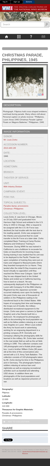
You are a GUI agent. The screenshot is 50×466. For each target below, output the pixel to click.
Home (6, 36)
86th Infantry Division (13, 186)
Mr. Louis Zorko (10, 140)
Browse (19, 36)
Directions (25, 453)
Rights (6, 41)
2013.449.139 (10, 148)
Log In (5, 2)
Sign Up (16, 2)
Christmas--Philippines (13, 209)
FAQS (31, 36)
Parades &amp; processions (16, 206)
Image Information (17, 131)
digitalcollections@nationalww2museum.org (34, 451)
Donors (29, 2)
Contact (43, 36)
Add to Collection (18, 422)
